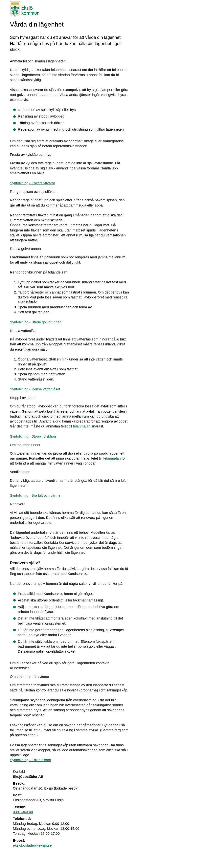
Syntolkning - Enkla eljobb (30, 760)
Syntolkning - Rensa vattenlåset (35, 389)
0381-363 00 (23, 812)
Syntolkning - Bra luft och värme (35, 495)
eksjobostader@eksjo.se (32, 845)
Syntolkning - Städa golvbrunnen (35, 322)
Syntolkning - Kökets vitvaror (32, 183)
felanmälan (81, 426)
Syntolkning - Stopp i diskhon (33, 436)
